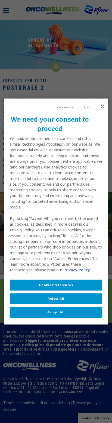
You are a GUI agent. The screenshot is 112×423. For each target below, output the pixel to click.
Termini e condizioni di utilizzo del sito (36, 402)
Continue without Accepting (80, 107)
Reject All (56, 298)
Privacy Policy (76, 270)
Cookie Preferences (95, 417)
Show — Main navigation (6, 10)
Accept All (56, 312)
